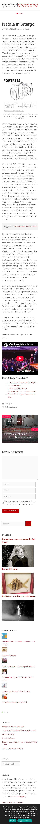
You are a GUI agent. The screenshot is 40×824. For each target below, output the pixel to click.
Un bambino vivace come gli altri (14, 702)
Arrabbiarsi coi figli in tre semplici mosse (19, 596)
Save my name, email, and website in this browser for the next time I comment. (19, 502)
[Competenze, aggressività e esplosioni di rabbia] (4, 673)
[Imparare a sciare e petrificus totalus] (4, 686)
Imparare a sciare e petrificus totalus (16, 691)
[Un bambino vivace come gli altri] (4, 697)
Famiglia (8, 403)
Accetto (12, 821)
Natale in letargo (8, 734)
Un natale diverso (14, 385)
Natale (7, 407)
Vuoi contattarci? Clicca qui (12, 802)
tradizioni (15, 407)
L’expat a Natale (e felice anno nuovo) (22, 391)
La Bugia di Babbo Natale (17, 388)
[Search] (28, 523)
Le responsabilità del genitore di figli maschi (19, 730)
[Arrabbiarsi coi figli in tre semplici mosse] (18, 619)
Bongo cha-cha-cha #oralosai (13, 727)
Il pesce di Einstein (9, 569)
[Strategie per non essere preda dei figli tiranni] (18, 565)
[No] (37, 814)
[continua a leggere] (18, 796)
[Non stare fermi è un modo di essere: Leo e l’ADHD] (4, 637)
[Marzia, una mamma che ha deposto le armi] (4, 662)
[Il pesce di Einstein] (18, 592)
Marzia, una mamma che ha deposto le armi (18, 666)
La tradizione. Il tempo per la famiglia (22, 382)
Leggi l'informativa (25, 821)
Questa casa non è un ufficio (12, 748)
